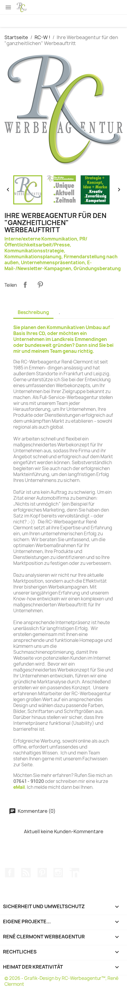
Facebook (9, 872)
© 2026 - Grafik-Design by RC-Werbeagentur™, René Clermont (61, 981)
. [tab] (59, 312)
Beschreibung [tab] (33, 312)
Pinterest (40, 285)
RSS (26, 872)
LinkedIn (74, 872)
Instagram (58, 872)
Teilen (25, 285)
